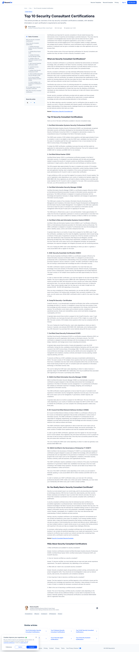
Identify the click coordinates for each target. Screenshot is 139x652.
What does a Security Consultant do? (62, 111)
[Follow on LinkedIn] (97, 608)
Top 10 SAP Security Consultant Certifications (85, 631)
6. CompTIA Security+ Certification (33, 67)
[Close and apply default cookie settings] (36, 637)
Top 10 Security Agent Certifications (57, 638)
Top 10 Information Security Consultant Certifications (33, 631)
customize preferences (9, 642)
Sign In (124, 2)
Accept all (31, 647)
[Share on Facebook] (31, 102)
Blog (30, 8)
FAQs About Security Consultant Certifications (33, 91)
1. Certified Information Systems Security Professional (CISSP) (35, 48)
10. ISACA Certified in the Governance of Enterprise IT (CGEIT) (35, 84)
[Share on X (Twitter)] (27, 102)
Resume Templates (96, 2)
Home (25, 8)
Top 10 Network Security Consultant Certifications (58, 631)
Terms (63, 648)
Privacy (57, 648)
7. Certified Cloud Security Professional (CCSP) (34, 71)
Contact (51, 648)
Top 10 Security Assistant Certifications (83, 638)
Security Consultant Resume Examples (62, 538)
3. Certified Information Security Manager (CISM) (34, 55)
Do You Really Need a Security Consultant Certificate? (33, 88)
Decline (20, 647)
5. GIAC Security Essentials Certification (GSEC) (34, 64)
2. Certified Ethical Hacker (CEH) (34, 52)
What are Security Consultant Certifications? (33, 40)
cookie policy (23, 642)
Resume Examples (108, 2)
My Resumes (132, 2)
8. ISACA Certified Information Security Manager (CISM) (35, 74)
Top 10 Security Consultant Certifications (32, 43)
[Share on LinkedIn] (34, 102)
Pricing (117, 2)
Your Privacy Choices (72, 648)
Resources (39, 648)
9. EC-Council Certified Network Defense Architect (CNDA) (34, 79)
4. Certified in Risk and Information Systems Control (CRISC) (35, 60)
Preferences (9, 647)
